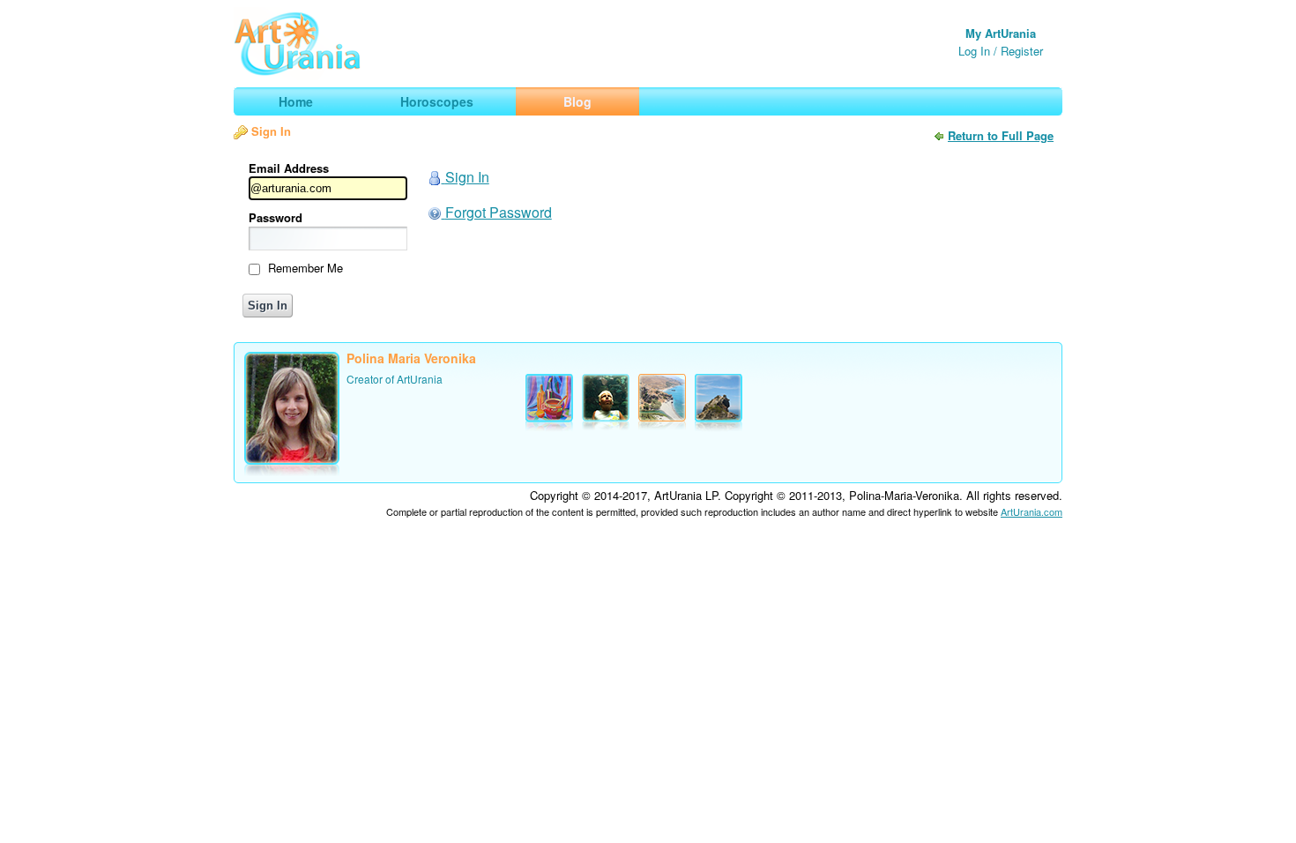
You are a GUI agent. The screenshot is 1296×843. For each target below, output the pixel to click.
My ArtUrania (1000, 33)
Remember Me (305, 267)
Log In (974, 50)
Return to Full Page (1001, 135)
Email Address (289, 168)
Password (275, 217)
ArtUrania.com (1031, 511)
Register (1022, 50)
